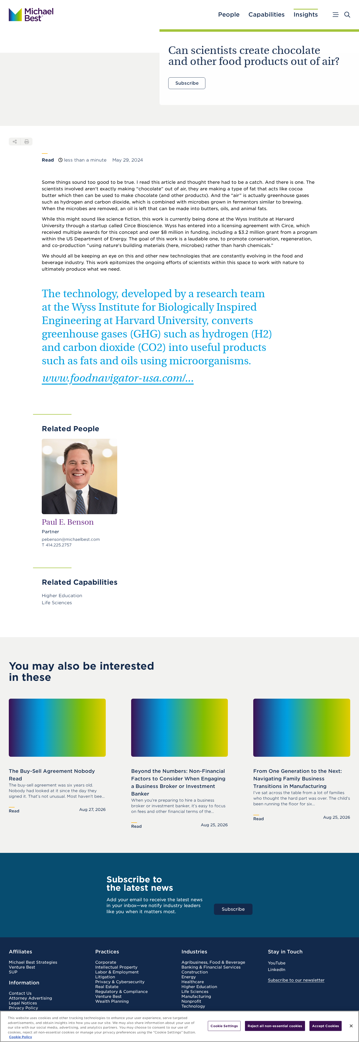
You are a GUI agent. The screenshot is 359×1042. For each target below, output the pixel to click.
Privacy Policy (23, 1008)
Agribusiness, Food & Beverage (213, 962)
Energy (188, 977)
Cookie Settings (224, 1026)
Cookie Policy (20, 1037)
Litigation (105, 977)
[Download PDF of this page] (26, 141)
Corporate (105, 962)
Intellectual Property (116, 967)
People (229, 15)
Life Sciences (194, 992)
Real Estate (106, 987)
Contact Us (20, 993)
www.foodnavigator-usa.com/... (118, 379)
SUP (13, 972)
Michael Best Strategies (33, 962)
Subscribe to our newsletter (296, 980)
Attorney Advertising (30, 998)
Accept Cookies (325, 1026)
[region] (179, 1026)
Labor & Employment (117, 972)
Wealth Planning (112, 1001)
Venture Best (22, 967)
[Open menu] (335, 14)
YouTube (276, 963)
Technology (193, 1006)
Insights (306, 15)
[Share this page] (15, 141)
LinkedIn (276, 969)
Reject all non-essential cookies (275, 1026)
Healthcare (192, 982)
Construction (194, 972)
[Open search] (347, 15)
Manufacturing (196, 997)
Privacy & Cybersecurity (120, 982)
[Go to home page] (31, 14)
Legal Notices (23, 1003)
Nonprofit (191, 1001)
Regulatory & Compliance (121, 992)
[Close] (351, 1026)
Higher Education (199, 987)
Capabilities (266, 15)
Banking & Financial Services (211, 967)
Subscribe (187, 83)
